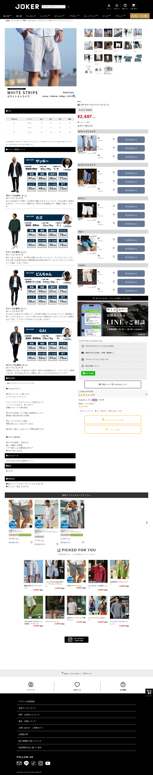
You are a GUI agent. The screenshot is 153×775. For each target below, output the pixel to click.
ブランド (120, 15)
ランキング (31, 16)
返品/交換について (92, 366)
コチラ (39, 484)
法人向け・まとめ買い (139, 16)
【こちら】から (21, 144)
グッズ (107, 15)
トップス (45, 15)
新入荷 (7, 15)
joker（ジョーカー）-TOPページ (78, 673)
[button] (6, 522)
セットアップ (91, 15)
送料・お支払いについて (29, 714)
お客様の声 (23, 734)
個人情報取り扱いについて (30, 741)
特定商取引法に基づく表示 (30, 747)
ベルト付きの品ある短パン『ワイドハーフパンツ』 (54, 584)
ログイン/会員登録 (27, 701)
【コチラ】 (19, 198)
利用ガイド (125, 6)
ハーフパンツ (42, 21)
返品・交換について (27, 721)
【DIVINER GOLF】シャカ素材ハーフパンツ (33, 622)
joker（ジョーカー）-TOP (16, 21)
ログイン (109, 6)
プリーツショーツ (52, 621)
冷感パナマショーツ (74, 586)
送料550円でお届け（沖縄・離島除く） (100, 353)
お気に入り (117, 6)
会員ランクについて (27, 708)
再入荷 (19, 16)
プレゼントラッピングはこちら (97, 359)
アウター (74, 15)
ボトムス (60, 15)
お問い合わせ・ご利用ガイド (31, 728)
